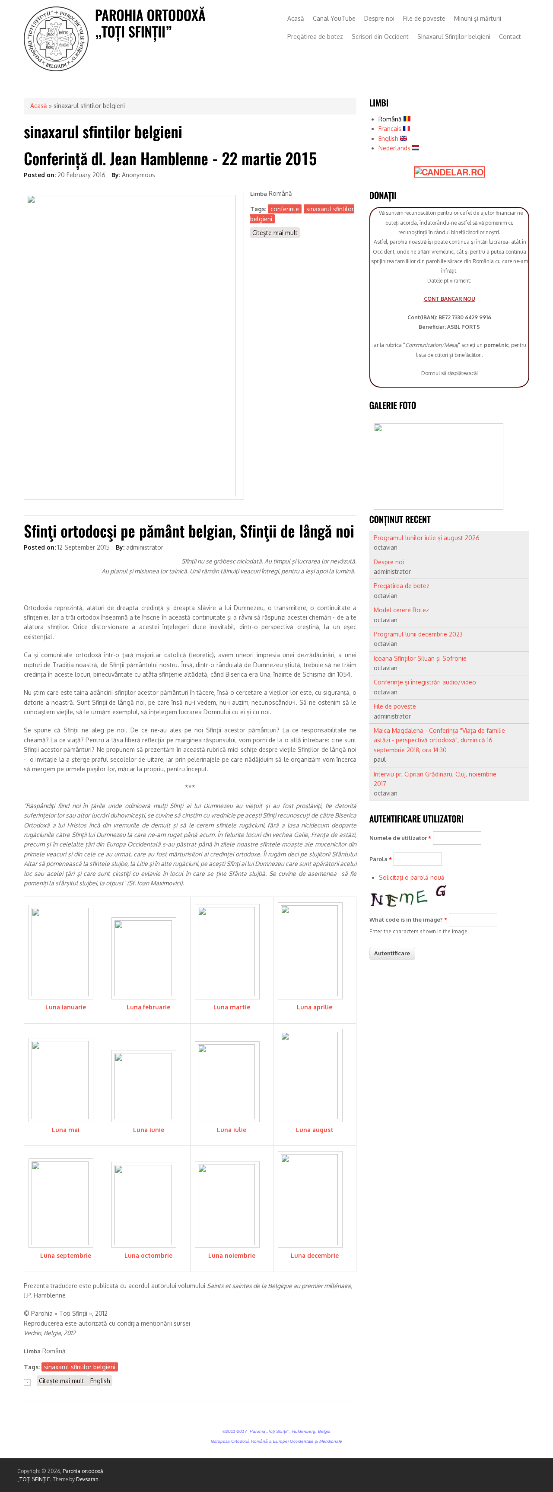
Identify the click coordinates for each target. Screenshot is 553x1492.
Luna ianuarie (65, 1007)
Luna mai (65, 1129)
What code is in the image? (408, 919)
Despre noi (379, 18)
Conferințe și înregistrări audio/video (425, 682)
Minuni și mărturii (477, 18)
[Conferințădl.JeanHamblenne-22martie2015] (170, 158)
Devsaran (87, 1479)
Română (391, 119)
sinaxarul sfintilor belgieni (79, 1367)
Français (390, 128)
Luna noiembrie (231, 1255)
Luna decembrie (315, 1255)
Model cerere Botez (401, 610)
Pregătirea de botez (315, 36)
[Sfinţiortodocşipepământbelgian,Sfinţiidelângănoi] (189, 530)
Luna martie (231, 1007)
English (100, 1380)
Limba (258, 193)
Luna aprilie (314, 1007)
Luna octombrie (148, 1255)
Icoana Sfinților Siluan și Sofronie (420, 658)
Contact (510, 36)
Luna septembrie (65, 1255)
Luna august (315, 1129)
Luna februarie (148, 1007)
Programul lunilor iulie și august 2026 (427, 537)
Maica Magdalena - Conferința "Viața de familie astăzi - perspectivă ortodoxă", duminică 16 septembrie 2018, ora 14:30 (439, 740)
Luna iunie (148, 1129)
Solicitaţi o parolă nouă (412, 877)
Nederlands (395, 148)
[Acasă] (56, 69)
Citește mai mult (276, 233)
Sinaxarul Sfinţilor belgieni (453, 36)
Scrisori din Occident (380, 36)
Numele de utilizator (400, 837)
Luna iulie (231, 1129)
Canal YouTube (334, 18)
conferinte (284, 209)
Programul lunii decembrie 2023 (418, 634)
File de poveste (424, 18)
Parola (380, 859)
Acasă (295, 18)
